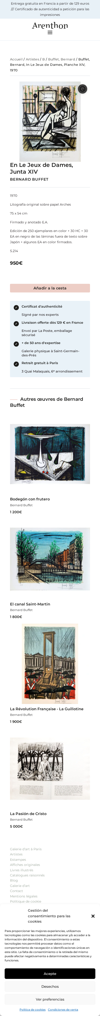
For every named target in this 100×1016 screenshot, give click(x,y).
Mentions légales (23, 896)
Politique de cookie (25, 901)
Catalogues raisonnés (27, 875)
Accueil (16, 59)
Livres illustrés (21, 870)
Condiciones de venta (63, 1009)
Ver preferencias (50, 999)
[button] (93, 916)
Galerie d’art (20, 886)
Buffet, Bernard (61, 59)
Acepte (50, 973)
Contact (16, 891)
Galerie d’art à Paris (26, 849)
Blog (14, 880)
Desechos (50, 986)
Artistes (32, 59)
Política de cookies (33, 1009)
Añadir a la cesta (50, 288)
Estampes (18, 860)
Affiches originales (25, 865)
